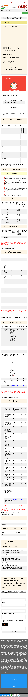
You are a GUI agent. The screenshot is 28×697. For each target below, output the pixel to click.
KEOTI (21, 17)
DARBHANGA (16, 17)
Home (2, 10)
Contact (14, 681)
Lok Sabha (8, 10)
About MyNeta (14, 674)
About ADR (14, 677)
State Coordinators (14, 679)
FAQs (14, 686)
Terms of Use (14, 684)
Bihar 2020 (9, 17)
